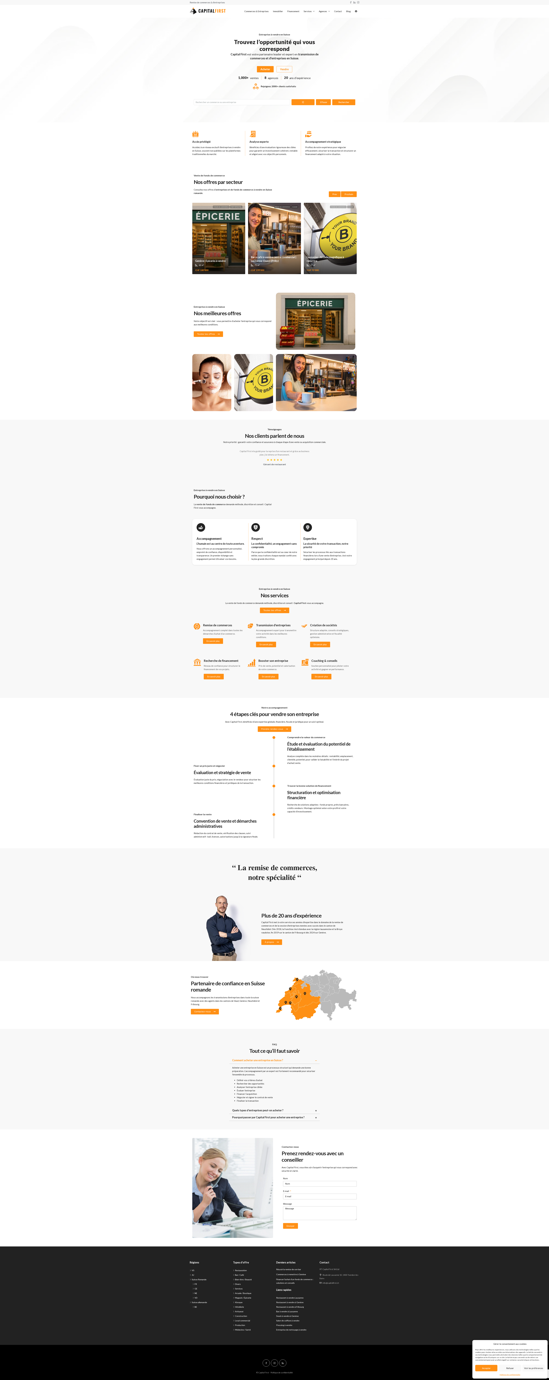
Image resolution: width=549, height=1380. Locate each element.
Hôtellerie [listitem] (239, 1307)
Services (308, 11)
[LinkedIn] (282, 1363)
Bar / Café (285, 359)
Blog (348, 11)
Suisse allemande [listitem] (199, 1302)
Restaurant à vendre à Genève (290, 1302)
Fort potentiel (236, 207)
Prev (334, 194)
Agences (323, 11)
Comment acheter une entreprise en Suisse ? (257, 1060)
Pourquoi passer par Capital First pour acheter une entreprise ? (268, 1117)
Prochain (349, 194)
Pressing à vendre (284, 1325)
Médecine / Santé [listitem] (243, 1329)
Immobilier (278, 11)
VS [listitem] (193, 1270)
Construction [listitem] (241, 1316)
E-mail (286, 1191)
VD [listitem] (196, 1298)
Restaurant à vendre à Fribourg (290, 1307)
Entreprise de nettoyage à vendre (291, 1329)
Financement (293, 11)
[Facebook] (266, 1363)
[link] (218, 238)
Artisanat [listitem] (239, 1311)
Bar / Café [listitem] (239, 1275)
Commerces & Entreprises (256, 11)
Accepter (486, 1368)
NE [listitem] (196, 1293)
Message (287, 1204)
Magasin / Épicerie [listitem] (243, 1298)
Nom (285, 1178)
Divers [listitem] (238, 1284)
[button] (274, 1060)
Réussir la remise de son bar (288, 1269)
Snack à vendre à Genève (287, 1316)
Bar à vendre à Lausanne (287, 1311)
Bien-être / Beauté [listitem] (243, 1279)
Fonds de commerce (221, 207)
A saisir (295, 207)
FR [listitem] (196, 1284)
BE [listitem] (196, 1307)
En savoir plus (213, 641)
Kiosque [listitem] (238, 1302)
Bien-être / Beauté (205, 359)
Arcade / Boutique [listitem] (243, 1293)
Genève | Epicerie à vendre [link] (210, 260)
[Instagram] (274, 1363)
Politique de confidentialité (510, 1375)
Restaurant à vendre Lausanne (290, 1298)
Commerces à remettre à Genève (291, 1274)
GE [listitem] (196, 1288)
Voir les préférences (533, 1368)
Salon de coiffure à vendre (287, 1320)
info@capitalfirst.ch (331, 1283)
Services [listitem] (239, 1288)
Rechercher (343, 102)
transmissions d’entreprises (227, 997)
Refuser (510, 1368)
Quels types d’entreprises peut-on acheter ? (257, 1110)
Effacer (323, 102)
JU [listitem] (193, 1275)
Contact (338, 11)
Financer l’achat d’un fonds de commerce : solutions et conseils (294, 1281)
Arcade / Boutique (247, 359)
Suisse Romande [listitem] (199, 1279)
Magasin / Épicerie (289, 298)
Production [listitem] (240, 1325)
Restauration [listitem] (241, 1270)
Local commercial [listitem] (242, 1320)
